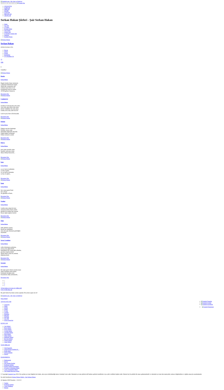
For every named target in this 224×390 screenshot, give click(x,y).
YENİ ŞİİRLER (5, 345)
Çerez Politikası (8, 386)
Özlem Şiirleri (8, 340)
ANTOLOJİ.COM (6, 301)
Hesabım (6, 314)
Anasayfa (6, 304)
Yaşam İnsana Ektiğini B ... (11, 349)
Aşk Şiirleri (7, 326)
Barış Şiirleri (7, 328)
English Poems (8, 37)
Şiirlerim (6, 35)
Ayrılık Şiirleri (8, 331)
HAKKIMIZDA (5, 357)
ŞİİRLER (7, 9)
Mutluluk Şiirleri (8, 337)
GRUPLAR (7, 15)
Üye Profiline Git (9, 56)
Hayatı (6, 50)
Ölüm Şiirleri (7, 335)
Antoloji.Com (12, 374)
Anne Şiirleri (7, 342)
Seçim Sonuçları (8, 320)
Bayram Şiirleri (8, 339)
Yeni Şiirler (7, 30)
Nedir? (6, 309)
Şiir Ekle (6, 317)
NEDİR (6, 11)
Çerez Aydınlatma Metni (11, 369)
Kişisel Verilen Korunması (11, 366)
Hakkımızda (7, 360)
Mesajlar (6, 315)
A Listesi (6, 27)
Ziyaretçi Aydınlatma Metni (11, 368)
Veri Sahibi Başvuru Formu (11, 371)
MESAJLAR (8, 14)
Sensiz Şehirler (8, 352)
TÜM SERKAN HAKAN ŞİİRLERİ (11, 288)
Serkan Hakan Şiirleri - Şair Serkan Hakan (24, 377)
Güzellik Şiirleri (8, 332)
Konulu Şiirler (8, 29)
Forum (6, 53)
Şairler (6, 308)
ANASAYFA (8, 6)
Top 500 (6, 26)
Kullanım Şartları (9, 365)
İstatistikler (7, 55)
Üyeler (6, 311)
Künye (6, 361)
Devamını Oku (5, 94)
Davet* (6, 354)
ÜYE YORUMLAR (6, 290)
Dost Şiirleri (7, 334)
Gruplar (6, 312)
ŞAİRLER (7, 8)
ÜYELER (7, 12)
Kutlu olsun (7, 351)
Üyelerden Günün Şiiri (10, 33)
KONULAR (4, 323)
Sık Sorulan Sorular (9, 363)
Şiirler (6, 24)
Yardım (6, 383)
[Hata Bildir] (4, 298)
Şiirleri (6, 51)
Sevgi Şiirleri (7, 329)
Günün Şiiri (7, 32)
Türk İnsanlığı (8, 348)
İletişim (6, 388)
